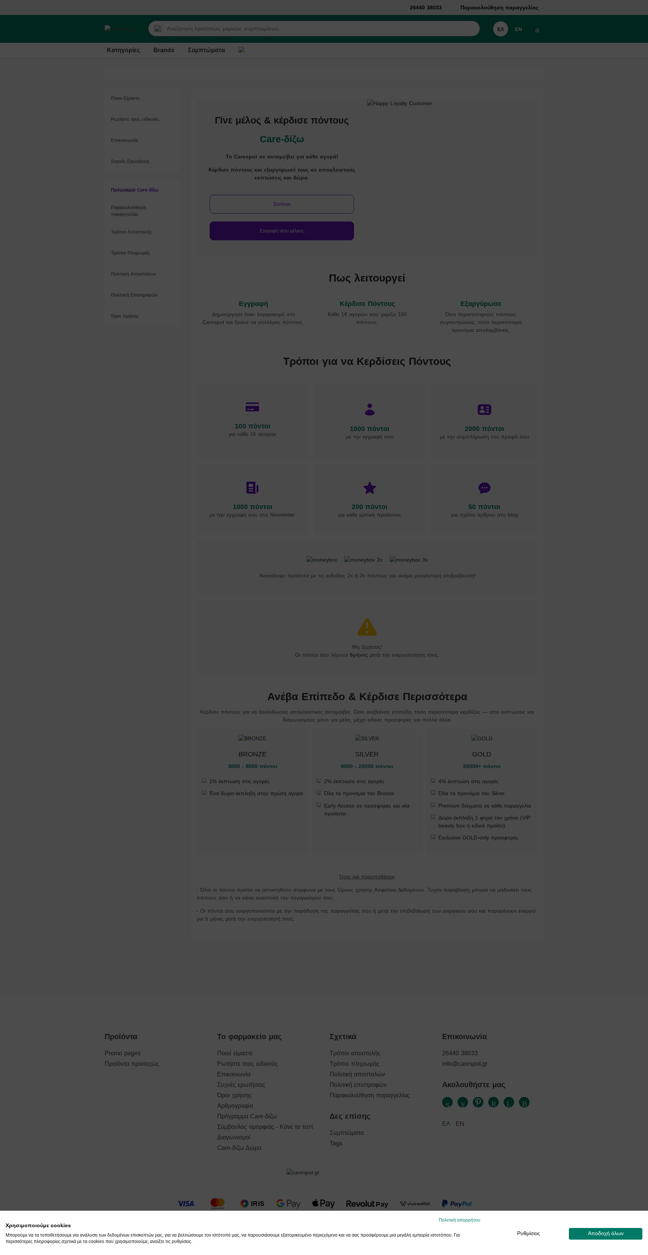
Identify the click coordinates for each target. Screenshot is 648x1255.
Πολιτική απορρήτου (459, 1220)
